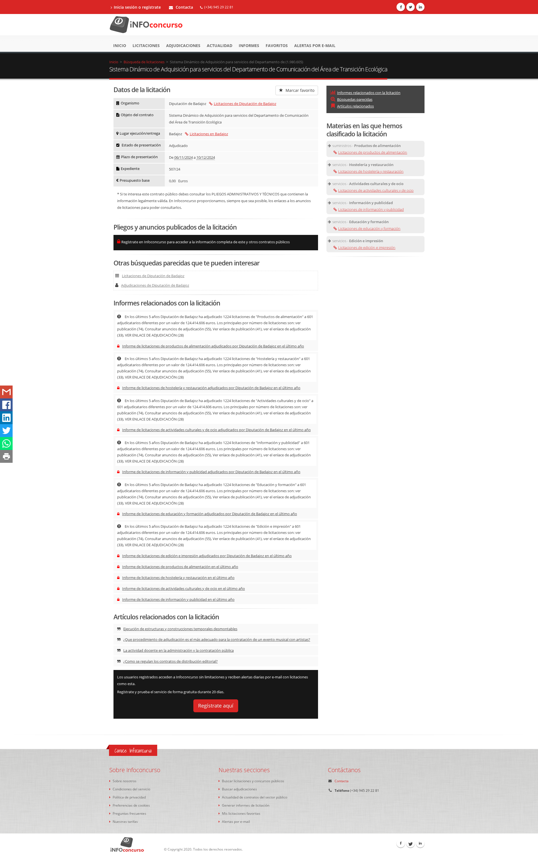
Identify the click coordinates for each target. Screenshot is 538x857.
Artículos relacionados (355, 106)
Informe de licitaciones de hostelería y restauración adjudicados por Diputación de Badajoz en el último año (211, 387)
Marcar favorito (299, 90)
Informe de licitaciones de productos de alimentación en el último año (180, 566)
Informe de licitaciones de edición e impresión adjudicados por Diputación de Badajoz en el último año (207, 555)
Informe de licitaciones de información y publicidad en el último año (178, 599)
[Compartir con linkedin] (6, 417)
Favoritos (277, 45)
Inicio (119, 45)
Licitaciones (146, 45)
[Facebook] (400, 7)
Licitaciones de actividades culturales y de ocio (376, 190)
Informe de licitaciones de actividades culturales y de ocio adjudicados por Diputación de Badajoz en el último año (216, 429)
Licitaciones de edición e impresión (366, 247)
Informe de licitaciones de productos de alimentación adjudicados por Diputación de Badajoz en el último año (213, 346)
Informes (249, 45)
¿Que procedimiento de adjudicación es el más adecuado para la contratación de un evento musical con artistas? (216, 639)
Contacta (184, 7)
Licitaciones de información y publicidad (371, 209)
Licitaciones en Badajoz (209, 133)
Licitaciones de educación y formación (369, 228)
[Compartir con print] (6, 456)
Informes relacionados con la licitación (368, 92)
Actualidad (219, 45)
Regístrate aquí (215, 705)
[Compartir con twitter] (6, 430)
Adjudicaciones (183, 45)
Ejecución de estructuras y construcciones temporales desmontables (180, 628)
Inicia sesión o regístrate (137, 7)
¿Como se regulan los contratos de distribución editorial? (170, 661)
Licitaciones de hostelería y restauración (371, 171)
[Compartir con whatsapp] (6, 443)
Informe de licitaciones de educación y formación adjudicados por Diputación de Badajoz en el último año (209, 513)
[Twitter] (410, 7)
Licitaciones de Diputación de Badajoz (245, 103)
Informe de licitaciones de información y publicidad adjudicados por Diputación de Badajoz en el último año (211, 471)
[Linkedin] (420, 7)
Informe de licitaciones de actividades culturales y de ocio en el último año (183, 588)
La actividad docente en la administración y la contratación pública (178, 650)
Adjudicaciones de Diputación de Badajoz (155, 285)
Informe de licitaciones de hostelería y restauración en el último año (178, 577)
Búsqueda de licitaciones (144, 61)
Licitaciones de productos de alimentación (372, 152)
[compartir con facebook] (6, 404)
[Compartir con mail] (6, 392)
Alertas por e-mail (314, 45)
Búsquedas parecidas (354, 99)
